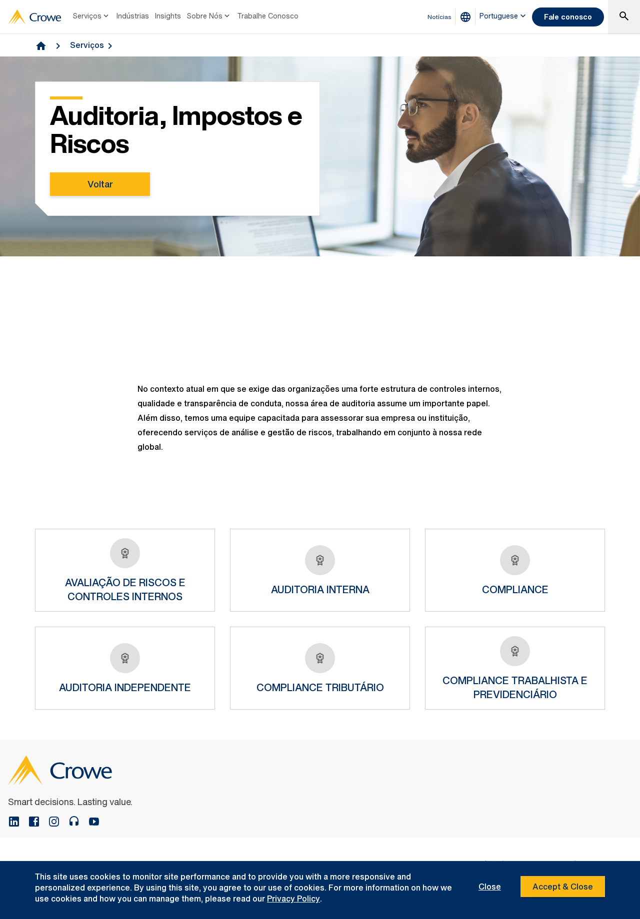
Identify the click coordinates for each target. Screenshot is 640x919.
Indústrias (132, 15)
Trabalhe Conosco (268, 15)
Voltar (100, 183)
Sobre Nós (204, 15)
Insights (168, 15)
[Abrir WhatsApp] (615, 894)
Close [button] (489, 887)
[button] (624, 17)
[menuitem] (91, 17)
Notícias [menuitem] (440, 16)
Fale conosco (568, 16)
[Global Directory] (468, 17)
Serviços (87, 15)
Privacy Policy (293, 898)
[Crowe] (34, 16)
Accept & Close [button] (562, 887)
